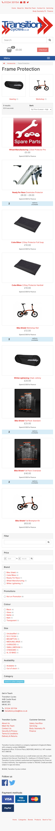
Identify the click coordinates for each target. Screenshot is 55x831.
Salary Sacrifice (35, 723)
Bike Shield (12, 572)
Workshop (40, 99)
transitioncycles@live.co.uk (16, 711)
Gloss (10, 612)
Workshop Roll (27, 328)
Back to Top (47, 820)
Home (14, 8)
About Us (20, 8)
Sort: (31, 105)
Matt (10, 618)
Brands (30, 820)
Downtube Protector (27, 192)
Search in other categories (14, 681)
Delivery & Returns (9, 736)
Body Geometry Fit (39, 11)
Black (10, 609)
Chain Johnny (27, 378)
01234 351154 (11, 2)
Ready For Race (14, 578)
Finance (50, 11)
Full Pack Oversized (27, 470)
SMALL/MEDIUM (15, 647)
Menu (7, 58)
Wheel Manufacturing (17, 581)
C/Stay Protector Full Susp (27, 242)
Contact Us (41, 8)
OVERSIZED (13, 644)
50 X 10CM (12, 636)
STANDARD (12, 650)
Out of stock (13, 668)
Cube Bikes (12, 575)
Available (11, 666)
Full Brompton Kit (27, 521)
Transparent (13, 620)
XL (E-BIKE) (12, 652)
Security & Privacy (9, 731)
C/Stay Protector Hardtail (27, 285)
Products (38, 820)
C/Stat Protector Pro (27, 150)
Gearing (12, 99)
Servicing (49, 8)
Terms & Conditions (10, 733)
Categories (22, 820)
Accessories (11, 63)
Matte (10, 615)
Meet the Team (30, 8)
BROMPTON (13, 639)
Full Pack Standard (28, 421)
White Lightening (15, 583)
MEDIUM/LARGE (14, 642)
